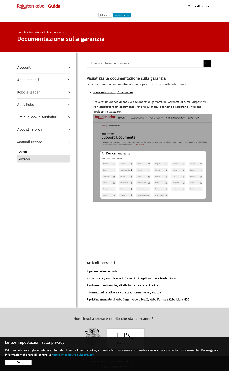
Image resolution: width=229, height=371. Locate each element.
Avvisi (23, 152)
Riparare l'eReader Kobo (102, 271)
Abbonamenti (28, 80)
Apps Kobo (25, 104)
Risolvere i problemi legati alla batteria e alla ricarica (122, 285)
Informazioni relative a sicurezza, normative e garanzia (124, 292)
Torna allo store (198, 6)
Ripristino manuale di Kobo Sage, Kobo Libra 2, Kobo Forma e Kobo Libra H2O (138, 299)
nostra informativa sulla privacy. (73, 355)
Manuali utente (44, 32)
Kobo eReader (28, 92)
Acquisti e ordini (30, 129)
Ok (18, 362)
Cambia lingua (121, 14)
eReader (59, 32)
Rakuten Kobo (26, 32)
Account (24, 67)
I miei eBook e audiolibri (37, 117)
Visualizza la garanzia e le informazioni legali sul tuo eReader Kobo (131, 278)
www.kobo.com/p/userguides (113, 92)
